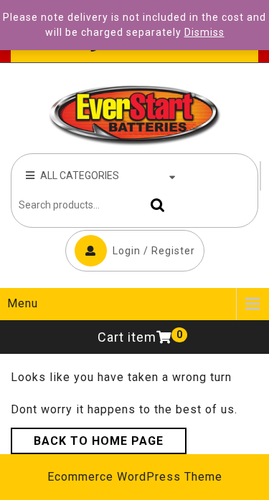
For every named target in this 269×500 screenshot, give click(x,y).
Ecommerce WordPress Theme (134, 477)
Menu (22, 303)
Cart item (127, 337)
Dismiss (204, 32)
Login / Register (154, 250)
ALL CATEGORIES (79, 175)
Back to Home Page (99, 441)
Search (154, 205)
